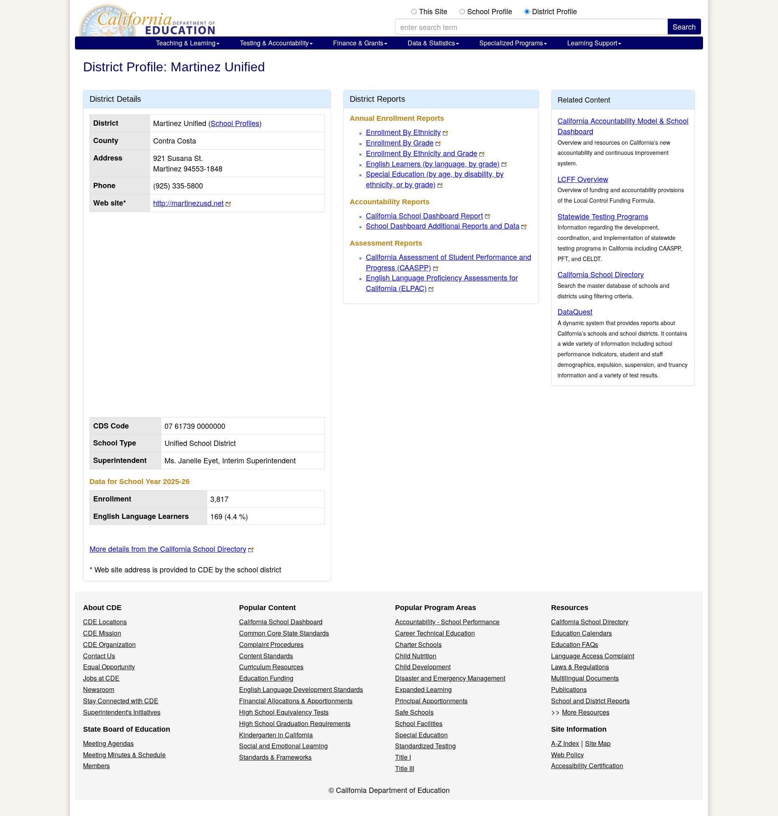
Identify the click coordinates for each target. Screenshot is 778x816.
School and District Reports (590, 700)
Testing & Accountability (274, 42)
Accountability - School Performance (447, 621)
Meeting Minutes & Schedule (124, 754)
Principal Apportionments (431, 700)
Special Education (421, 734)
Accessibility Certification (587, 765)
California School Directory (601, 274)
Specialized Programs (511, 42)
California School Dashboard (281, 621)
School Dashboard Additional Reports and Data (442, 225)
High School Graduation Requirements (295, 723)
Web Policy (567, 754)
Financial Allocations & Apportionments (296, 700)
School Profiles (235, 123)
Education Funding (266, 678)
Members (96, 765)
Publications (569, 689)
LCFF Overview (583, 178)
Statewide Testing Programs (603, 216)
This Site (433, 11)
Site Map (598, 743)
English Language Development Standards (301, 689)
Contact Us (99, 655)
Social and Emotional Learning (283, 745)
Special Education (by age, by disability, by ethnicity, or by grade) (435, 178)
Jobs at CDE (101, 678)
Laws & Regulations (580, 666)
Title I (403, 757)
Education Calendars (581, 633)
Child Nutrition (415, 655)
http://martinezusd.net (188, 202)
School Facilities (418, 723)
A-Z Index (565, 743)
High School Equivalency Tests (284, 712)
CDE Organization (109, 644)
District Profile (554, 11)
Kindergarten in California (276, 734)
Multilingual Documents (585, 678)
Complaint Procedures (271, 644)
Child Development (423, 666)
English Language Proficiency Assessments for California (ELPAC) (442, 282)
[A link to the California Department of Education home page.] (145, 20)
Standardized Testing (425, 745)
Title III (404, 768)
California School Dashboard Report (424, 215)
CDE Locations (105, 621)
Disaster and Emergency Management (450, 678)
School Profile (489, 11)
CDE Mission (102, 633)
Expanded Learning (423, 689)
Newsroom (98, 689)
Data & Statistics (431, 42)
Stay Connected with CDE (120, 700)
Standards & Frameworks (275, 757)
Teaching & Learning (186, 42)
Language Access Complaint (592, 655)
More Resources (585, 712)
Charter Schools (418, 644)
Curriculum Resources (271, 666)
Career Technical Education (435, 633)
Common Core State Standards (284, 633)
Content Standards (266, 655)
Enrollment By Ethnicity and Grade (421, 153)
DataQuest (575, 311)
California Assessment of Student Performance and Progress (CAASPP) (448, 261)
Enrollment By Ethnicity (403, 131)
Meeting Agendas (108, 743)
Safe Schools (414, 712)
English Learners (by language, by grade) (433, 163)
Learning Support (592, 42)
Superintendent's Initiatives (121, 712)
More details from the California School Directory (168, 548)
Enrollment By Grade (400, 142)
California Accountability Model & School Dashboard (623, 125)
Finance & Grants (358, 42)
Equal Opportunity (109, 666)
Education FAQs (574, 644)
